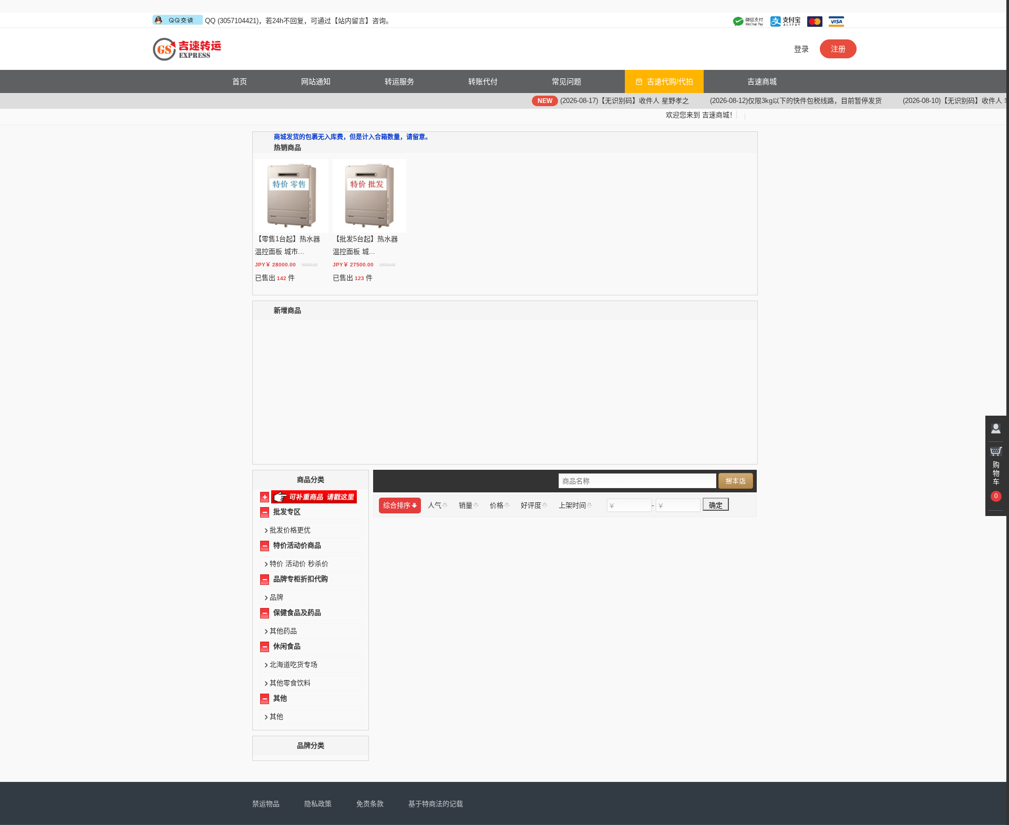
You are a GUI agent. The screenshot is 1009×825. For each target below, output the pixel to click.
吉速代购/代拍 (670, 81)
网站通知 (316, 81)
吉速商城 (762, 81)
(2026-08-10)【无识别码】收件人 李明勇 (944, 101)
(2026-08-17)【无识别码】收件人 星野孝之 (604, 101)
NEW (525, 101)
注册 (838, 49)
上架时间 (572, 505)
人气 (434, 505)
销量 (465, 505)
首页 (239, 81)
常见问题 (566, 81)
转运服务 (399, 81)
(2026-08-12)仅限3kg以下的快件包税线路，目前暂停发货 (776, 101)
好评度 (531, 505)
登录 (801, 49)
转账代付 (483, 81)
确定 (716, 505)
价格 (496, 505)
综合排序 (396, 505)
